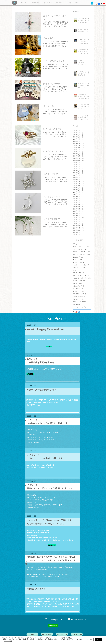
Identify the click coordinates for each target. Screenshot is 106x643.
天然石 (85, 278)
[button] (48, 3)
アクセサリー (76, 251)
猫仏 (74, 293)
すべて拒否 (89, 639)
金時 (83, 299)
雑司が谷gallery (77, 304)
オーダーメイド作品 (78, 259)
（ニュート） (30, 569)
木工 (84, 280)
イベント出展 (86, 254)
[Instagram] (96, 4)
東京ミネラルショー (78, 283)
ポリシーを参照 (8, 641)
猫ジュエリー (85, 291)
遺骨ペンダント (77, 299)
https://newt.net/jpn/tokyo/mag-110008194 (42, 576)
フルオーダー (76, 267)
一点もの (87, 275)
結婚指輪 (75, 296)
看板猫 (82, 293)
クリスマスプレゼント (78, 262)
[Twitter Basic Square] (79, 312)
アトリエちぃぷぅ (77, 254)
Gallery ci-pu (76, 244)
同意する (98, 639)
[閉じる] (104, 639)
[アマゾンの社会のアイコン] (74, 312)
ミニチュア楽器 (77, 270)
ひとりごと (83, 249)
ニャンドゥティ (77, 265)
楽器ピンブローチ (77, 286)
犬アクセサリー (77, 288)
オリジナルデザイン (78, 257)
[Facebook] (99, 4)
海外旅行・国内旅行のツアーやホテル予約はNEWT (57, 567)
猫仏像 (78, 293)
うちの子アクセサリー (78, 246)
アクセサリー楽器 (85, 251)
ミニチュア (83, 267)
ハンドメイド (85, 265)
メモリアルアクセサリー (79, 272)
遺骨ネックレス (82, 296)
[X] (101, 4)
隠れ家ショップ (77, 301)
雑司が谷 (84, 301)
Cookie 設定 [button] (80, 639)
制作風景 (80, 278)
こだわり (87, 246)
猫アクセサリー (77, 291)
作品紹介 (75, 278)
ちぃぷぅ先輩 (76, 249)
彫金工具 (75, 280)
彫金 (89, 278)
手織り (80, 280)
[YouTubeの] (104, 4)
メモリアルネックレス (78, 275)
